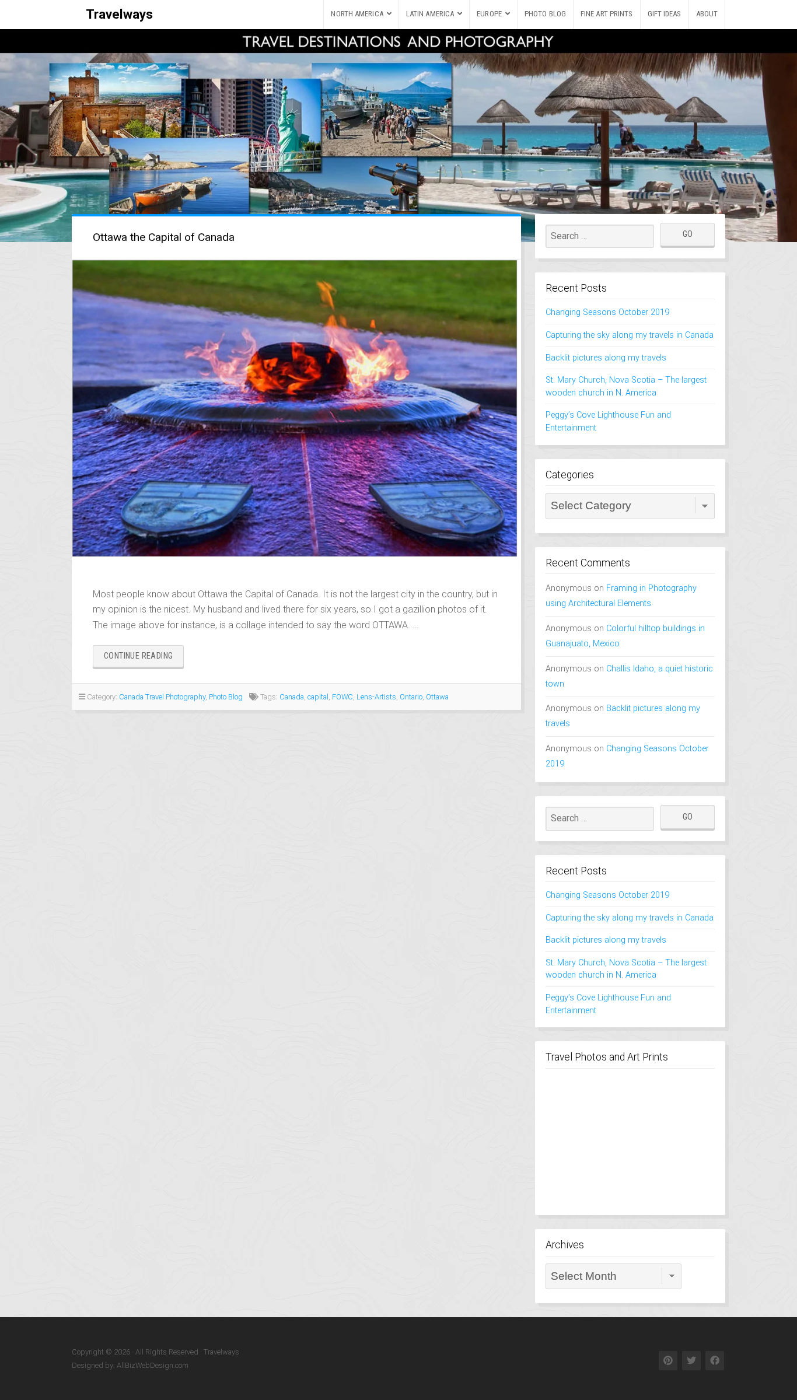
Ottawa (437, 696)
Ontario (411, 696)
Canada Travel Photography (162, 696)
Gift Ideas (664, 13)
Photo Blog (545, 13)
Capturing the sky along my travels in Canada (630, 335)
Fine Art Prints (607, 13)
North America (357, 13)
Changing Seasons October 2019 (607, 312)
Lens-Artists (376, 696)
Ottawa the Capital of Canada (164, 237)
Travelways (119, 14)
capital (317, 696)
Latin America (430, 13)
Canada (291, 696)
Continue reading (144, 658)
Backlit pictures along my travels (606, 358)
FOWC (342, 696)
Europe (489, 13)
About (707, 13)
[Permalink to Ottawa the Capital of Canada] (296, 409)
